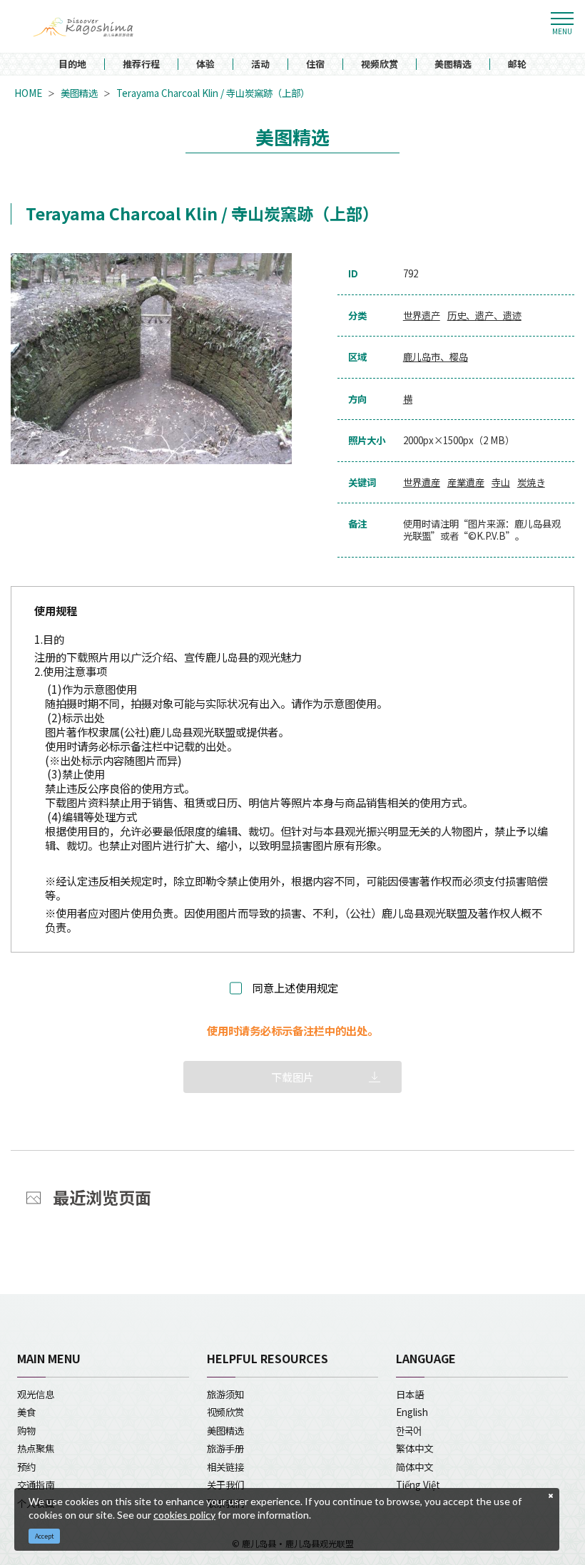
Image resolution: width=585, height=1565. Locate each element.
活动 (260, 64)
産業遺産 (465, 482)
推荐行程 (141, 64)
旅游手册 (225, 1448)
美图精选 (453, 64)
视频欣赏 (379, 64)
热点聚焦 (35, 1448)
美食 (26, 1412)
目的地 (72, 64)
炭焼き (531, 482)
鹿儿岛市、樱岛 (435, 357)
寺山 (501, 482)
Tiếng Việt (418, 1484)
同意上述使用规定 (295, 988)
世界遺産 (421, 482)
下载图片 (292, 1076)
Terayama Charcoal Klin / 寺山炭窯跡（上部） (213, 93)
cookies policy (184, 1515)
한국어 (409, 1430)
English (412, 1412)
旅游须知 (225, 1394)
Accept (44, 1536)
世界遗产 (421, 315)
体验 (205, 64)
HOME (28, 93)
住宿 (315, 64)
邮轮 (517, 64)
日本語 (410, 1394)
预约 (26, 1466)
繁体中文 (414, 1448)
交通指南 (35, 1484)
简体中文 (414, 1466)
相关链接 (225, 1466)
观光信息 (35, 1394)
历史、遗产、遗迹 (484, 315)
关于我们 (225, 1484)
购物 (26, 1430)
